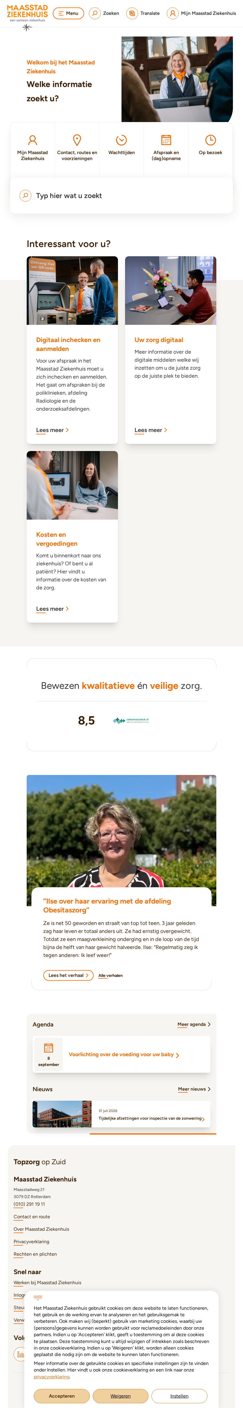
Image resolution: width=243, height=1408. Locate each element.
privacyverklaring (51, 1376)
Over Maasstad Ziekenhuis (41, 1229)
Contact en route (32, 1216)
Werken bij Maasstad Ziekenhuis (47, 1282)
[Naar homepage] (27, 18)
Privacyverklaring (31, 1241)
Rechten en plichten (35, 1254)
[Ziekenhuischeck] (131, 720)
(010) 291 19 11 (29, 1204)
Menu (72, 13)
